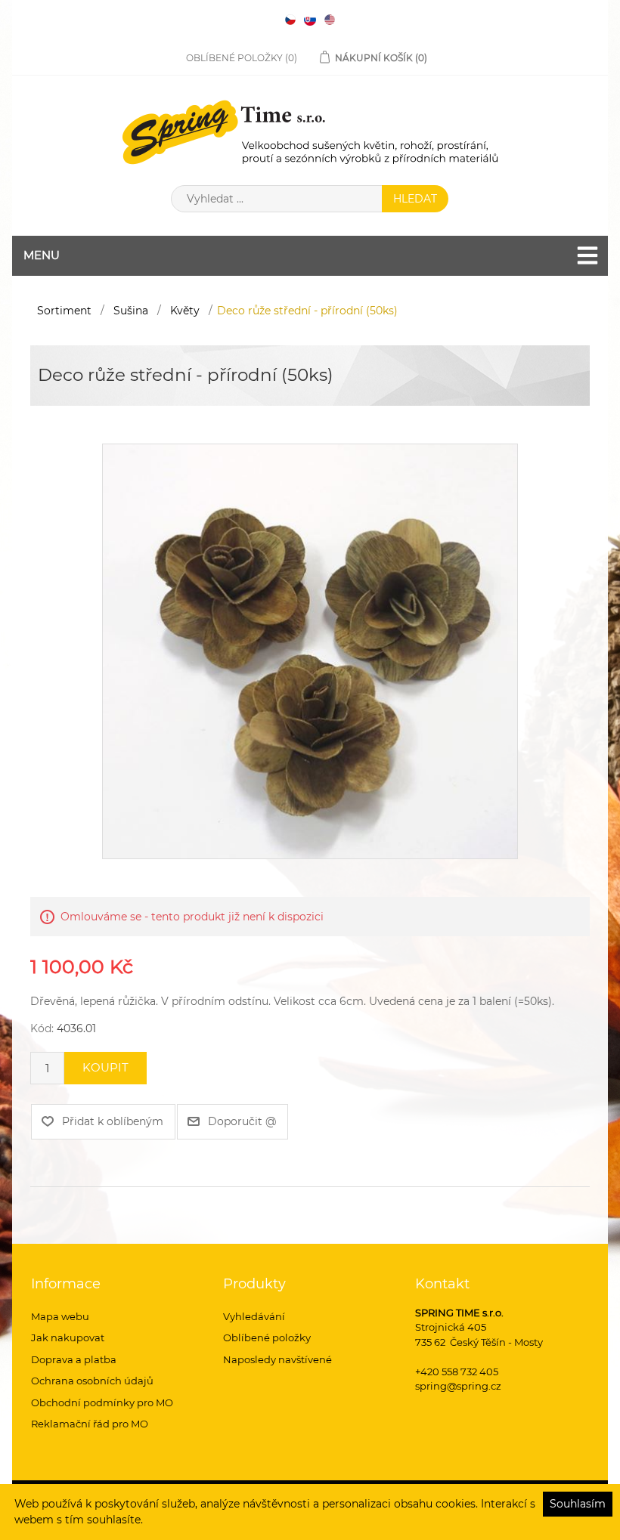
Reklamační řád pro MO (89, 1424)
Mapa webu (60, 1316)
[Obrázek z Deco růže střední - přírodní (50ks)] (310, 650)
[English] (330, 20)
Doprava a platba (73, 1359)
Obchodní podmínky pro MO (102, 1402)
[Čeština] (290, 20)
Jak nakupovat (67, 1337)
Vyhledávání (254, 1316)
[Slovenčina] (310, 20)
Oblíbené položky (267, 1337)
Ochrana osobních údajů (92, 1381)
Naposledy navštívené (277, 1359)
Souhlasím (578, 1504)
